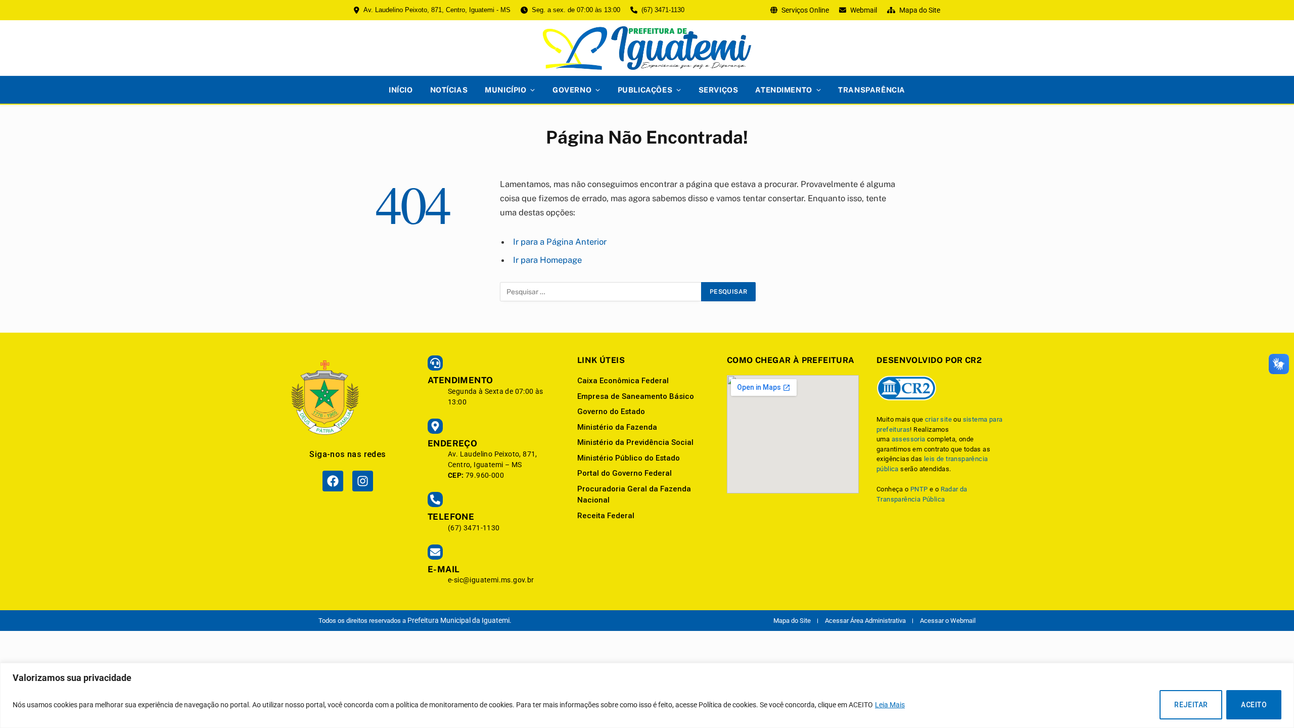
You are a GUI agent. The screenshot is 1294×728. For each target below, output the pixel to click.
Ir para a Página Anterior (560, 242)
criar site (938, 419)
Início (400, 89)
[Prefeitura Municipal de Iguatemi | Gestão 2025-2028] (647, 48)
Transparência (871, 89)
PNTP (919, 489)
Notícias (449, 89)
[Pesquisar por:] (601, 291)
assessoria (909, 439)
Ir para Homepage (547, 260)
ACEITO (1254, 705)
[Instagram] (362, 481)
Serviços (718, 89)
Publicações (645, 89)
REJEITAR (1191, 705)
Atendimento (783, 89)
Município (505, 89)
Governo (571, 89)
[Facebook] (332, 481)
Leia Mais (890, 705)
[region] (647, 695)
